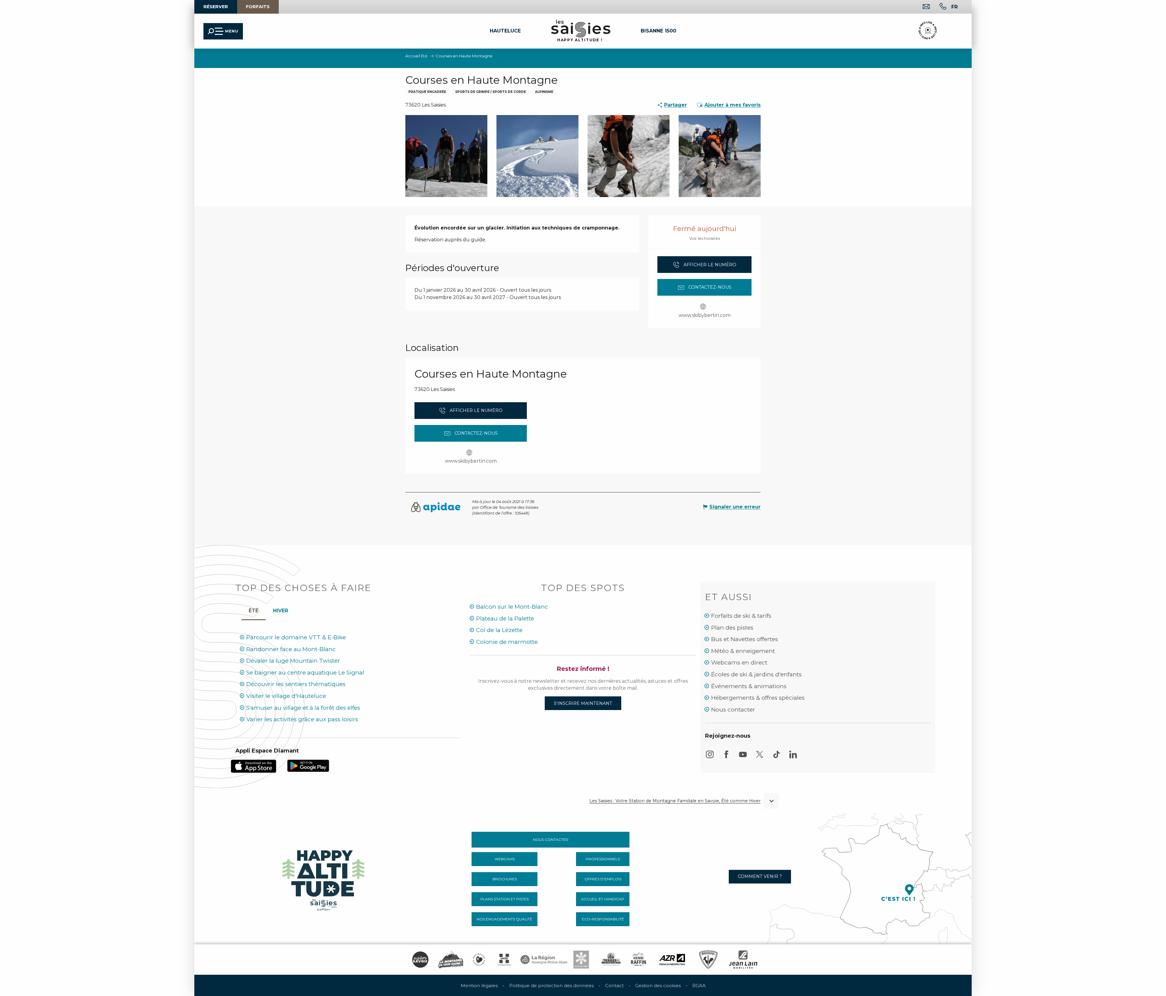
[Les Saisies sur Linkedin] (793, 757)
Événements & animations (748, 686)
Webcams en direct (739, 662)
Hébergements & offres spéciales (758, 697)
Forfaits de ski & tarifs (741, 615)
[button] (111, 58)
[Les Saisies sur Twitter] (759, 757)
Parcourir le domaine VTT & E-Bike (296, 637)
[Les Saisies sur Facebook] (726, 757)
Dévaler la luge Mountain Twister (293, 660)
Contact (614, 985)
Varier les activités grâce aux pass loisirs (302, 719)
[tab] (280, 609)
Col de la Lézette (499, 630)
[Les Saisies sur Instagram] (709, 757)
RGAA (699, 985)
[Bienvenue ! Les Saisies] (324, 879)
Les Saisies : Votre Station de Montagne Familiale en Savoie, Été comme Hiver (675, 801)
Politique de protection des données (551, 985)
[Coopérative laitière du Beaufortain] (611, 959)
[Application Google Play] (308, 765)
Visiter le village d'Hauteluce (286, 695)
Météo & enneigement (743, 651)
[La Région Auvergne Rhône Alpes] (543, 959)
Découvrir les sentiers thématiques (296, 684)
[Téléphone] (938, 7)
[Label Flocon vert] (581, 959)
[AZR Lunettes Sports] (672, 959)
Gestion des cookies (658, 985)
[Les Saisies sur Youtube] (743, 757)
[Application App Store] (253, 766)
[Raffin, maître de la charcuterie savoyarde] (639, 959)
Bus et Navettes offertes (744, 639)
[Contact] (921, 7)
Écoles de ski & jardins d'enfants (756, 674)
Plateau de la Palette (505, 618)
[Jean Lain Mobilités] (743, 959)
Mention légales (479, 985)
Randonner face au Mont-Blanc (291, 649)
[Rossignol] (708, 959)
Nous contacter (733, 709)
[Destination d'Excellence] (479, 959)
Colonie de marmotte (507, 641)
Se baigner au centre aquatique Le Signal (305, 672)
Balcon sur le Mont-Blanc (512, 606)
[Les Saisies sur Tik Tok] (776, 757)
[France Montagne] (451, 959)
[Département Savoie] (504, 959)
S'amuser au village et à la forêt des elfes (303, 707)
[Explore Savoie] (420, 959)
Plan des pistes (732, 627)
